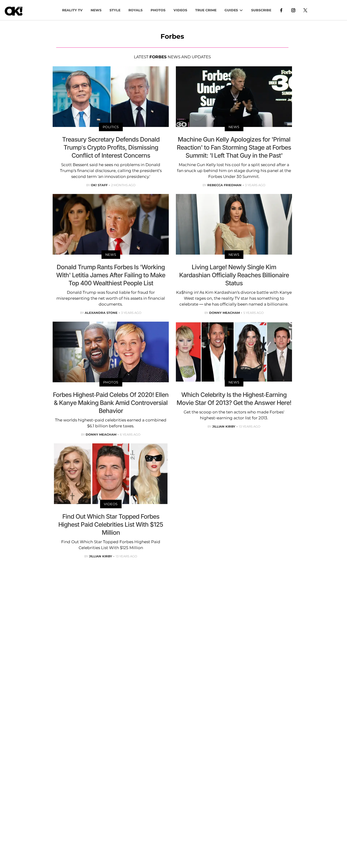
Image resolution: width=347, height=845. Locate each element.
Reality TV (72, 10)
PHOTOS (158, 10)
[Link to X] (305, 10)
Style (115, 10)
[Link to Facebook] (281, 10)
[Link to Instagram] (293, 10)
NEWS (96, 10)
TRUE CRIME (205, 10)
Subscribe (261, 10)
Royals (135, 10)
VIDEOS (180, 10)
